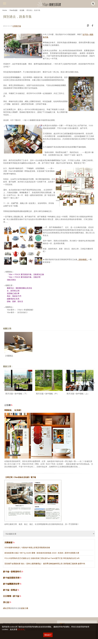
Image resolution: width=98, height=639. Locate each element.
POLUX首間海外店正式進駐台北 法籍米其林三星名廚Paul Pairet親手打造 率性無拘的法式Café (41, 558)
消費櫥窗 (8, 542)
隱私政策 (20, 629)
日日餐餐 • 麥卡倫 (11, 596)
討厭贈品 (9, 356)
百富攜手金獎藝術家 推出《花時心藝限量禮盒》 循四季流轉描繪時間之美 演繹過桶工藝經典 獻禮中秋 (44, 563)
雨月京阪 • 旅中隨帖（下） (16, 394)
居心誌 (6, 602)
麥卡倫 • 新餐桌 (10, 590)
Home (4, 10)
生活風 (22, 10)
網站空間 (6, 608)
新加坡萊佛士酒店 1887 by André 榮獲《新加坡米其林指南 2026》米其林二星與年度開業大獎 (41, 553)
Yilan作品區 (13, 10)
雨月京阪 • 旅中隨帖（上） (78, 394)
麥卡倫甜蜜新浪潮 (11, 578)
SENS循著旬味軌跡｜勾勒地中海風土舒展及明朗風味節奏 (27, 547)
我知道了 (48, 635)
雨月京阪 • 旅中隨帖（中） (47, 394)
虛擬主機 (24, 608)
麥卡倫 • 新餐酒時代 (12, 571)
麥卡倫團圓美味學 (11, 584)
